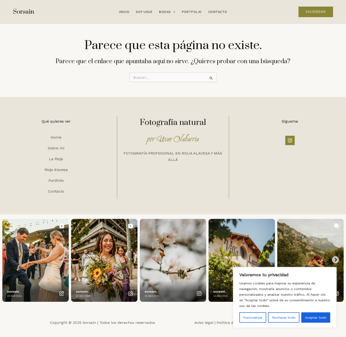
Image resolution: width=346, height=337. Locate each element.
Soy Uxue (144, 12)
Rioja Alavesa (56, 169)
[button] (173, 11)
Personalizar (252, 317)
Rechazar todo (284, 317)
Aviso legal (203, 322)
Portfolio (192, 12)
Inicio (124, 12)
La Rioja (56, 159)
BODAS (165, 12)
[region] (285, 297)
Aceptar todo (315, 317)
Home (56, 137)
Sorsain (23, 12)
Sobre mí (56, 148)
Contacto (217, 12)
